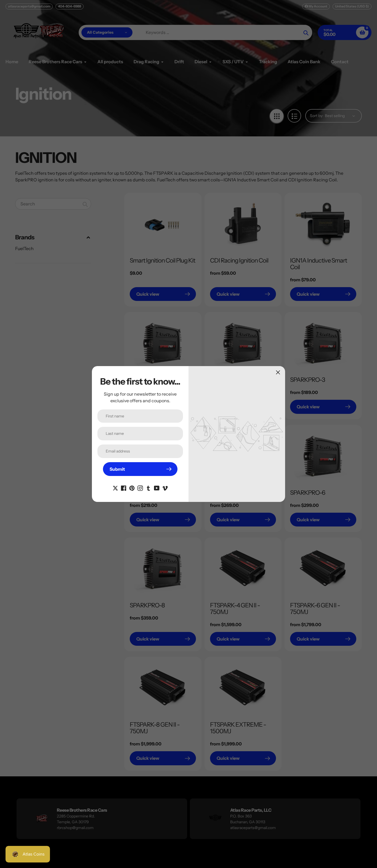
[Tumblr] (148, 487)
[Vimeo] (165, 487)
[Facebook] (123, 487)
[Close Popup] (278, 372)
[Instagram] (140, 487)
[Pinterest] (132, 487)
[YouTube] (157, 487)
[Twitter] (115, 487)
